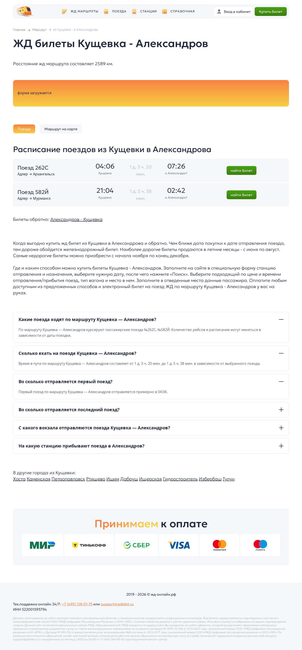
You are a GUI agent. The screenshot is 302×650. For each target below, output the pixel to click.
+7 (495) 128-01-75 (77, 604)
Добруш (129, 479)
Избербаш (210, 479)
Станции (148, 11)
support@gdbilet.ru (117, 604)
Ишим (112, 479)
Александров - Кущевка (76, 219)
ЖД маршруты (84, 11)
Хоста (19, 479)
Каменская (38, 479)
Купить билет (270, 11)
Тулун (229, 479)
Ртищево (95, 479)
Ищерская (150, 479)
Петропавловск (68, 479)
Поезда (119, 11)
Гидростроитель (180, 479)
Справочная (182, 11)
